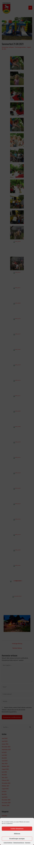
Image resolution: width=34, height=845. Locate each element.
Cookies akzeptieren (17, 828)
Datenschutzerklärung (18, 842)
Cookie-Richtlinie (8, 842)
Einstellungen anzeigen (17, 838)
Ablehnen (17, 833)
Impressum (27, 842)
